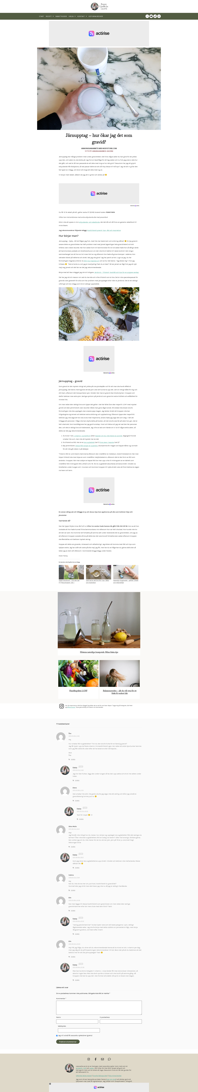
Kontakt (81, 16)
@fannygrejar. (71, 707)
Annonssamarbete (99, 151)
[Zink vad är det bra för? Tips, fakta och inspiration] (98, 572)
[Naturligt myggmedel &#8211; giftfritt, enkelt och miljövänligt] (125, 572)
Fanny (75, 767)
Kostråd (110, 151)
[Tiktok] (155, 16)
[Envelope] (151, 16)
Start (41, 16)
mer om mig (111, 1079)
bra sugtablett (89, 442)
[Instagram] (159, 16)
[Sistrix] (147, 16)
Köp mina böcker (96, 16)
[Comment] (109, 1059)
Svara (73, 759)
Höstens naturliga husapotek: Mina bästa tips (99, 652)
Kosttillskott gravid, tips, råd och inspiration (104, 230)
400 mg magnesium (91, 261)
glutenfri (79, 1068)
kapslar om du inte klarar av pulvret (108, 436)
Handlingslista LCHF (78, 690)
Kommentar (61, 998)
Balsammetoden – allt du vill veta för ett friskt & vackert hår (119, 692)
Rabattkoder (61, 16)
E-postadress (105, 1017)
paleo (92, 1068)
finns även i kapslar (107, 442)
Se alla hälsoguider (100, 1076)
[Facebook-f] (95, 1059)
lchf (84, 1068)
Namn (58, 1017)
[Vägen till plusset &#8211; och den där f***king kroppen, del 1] (71, 572)
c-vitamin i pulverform (82, 436)
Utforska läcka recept (84, 1076)
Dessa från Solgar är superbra (86, 446)
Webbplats (62, 1026)
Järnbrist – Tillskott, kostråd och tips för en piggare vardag (116, 272)
